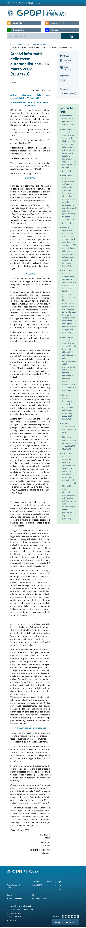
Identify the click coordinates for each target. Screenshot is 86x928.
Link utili (12, 920)
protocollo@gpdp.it (15, 898)
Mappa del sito (15, 916)
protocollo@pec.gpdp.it (40, 898)
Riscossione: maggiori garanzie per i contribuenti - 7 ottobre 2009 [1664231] (69, 443)
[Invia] (70, 36)
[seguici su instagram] (20, 2)
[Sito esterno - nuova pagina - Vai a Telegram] (72, 916)
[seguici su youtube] (23, 2)
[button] (45, 82)
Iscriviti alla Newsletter (64, 922)
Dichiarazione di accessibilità (21, 909)
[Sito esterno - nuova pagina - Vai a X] (75, 916)
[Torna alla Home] (37, 12)
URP (59, 882)
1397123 (67, 62)
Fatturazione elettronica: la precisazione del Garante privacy (68, 120)
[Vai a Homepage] (23, 874)
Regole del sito (15, 913)
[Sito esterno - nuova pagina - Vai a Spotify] (78, 916)
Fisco (63, 80)
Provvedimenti (23, 44)
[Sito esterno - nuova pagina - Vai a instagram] (66, 916)
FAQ (59, 885)
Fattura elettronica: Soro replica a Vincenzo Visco (69, 428)
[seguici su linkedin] (17, 2)
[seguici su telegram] (26, 2)
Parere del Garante (38, 44)
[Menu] (74, 13)
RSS (59, 889)
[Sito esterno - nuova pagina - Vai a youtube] (69, 916)
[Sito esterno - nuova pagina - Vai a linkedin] (63, 916)
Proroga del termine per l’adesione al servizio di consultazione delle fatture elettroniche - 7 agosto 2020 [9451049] (68, 407)
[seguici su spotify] (32, 2)
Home (12, 44)
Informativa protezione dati (20, 906)
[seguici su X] (29, 2)
